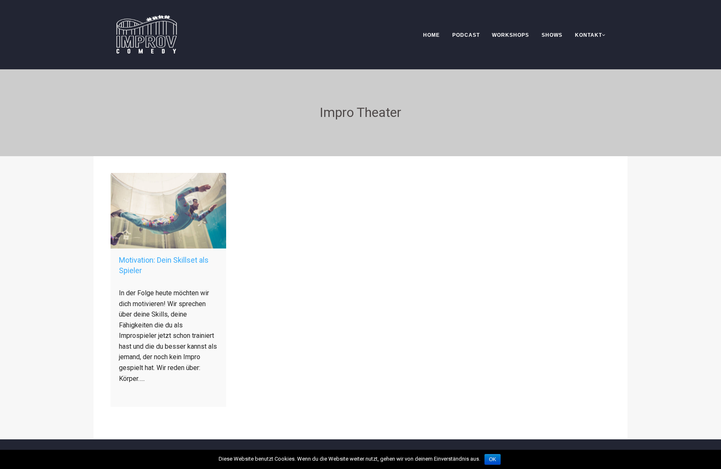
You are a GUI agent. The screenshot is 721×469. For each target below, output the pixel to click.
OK (492, 459)
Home (431, 35)
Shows (552, 35)
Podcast (466, 35)
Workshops (510, 35)
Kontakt (588, 35)
